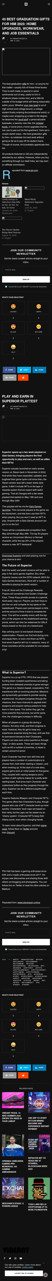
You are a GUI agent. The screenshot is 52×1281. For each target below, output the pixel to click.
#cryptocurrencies (21, 970)
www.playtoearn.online (29, 902)
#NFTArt (16, 982)
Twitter (26, 828)
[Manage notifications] (45, 1275)
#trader (16, 984)
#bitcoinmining (31, 961)
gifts (24, 83)
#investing (25, 978)
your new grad (31, 105)
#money (36, 980)
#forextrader (27, 976)
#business (17, 968)
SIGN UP (26, 279)
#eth (29, 974)
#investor (17, 980)
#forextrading (41, 976)
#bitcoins (30, 963)
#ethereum (38, 974)
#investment (37, 978)
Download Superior (11, 555)
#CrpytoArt (28, 968)
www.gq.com (31, 170)
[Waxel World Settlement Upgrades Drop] (35, 192)
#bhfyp (16, 959)
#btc (42, 966)
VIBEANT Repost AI (20, 39)
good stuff (23, 119)
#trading (25, 984)
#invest (16, 978)
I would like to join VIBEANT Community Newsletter (27, 286)
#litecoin (27, 980)
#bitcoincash (18, 961)
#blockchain (33, 966)
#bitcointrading (19, 966)
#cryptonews (18, 972)
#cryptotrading (32, 972)
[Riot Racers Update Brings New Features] (12, 222)
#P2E (38, 982)
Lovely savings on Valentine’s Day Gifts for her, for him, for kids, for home (11, 203)
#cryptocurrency (38, 970)
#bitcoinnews (18, 963)
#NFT (43, 980)
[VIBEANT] (26, 4)
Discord (11, 832)
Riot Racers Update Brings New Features (11, 231)
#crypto (38, 968)
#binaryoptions (27, 959)
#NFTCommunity (28, 982)
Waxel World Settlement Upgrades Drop (34, 202)
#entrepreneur (19, 974)
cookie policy (27, 1267)
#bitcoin (39, 959)
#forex (16, 976)
